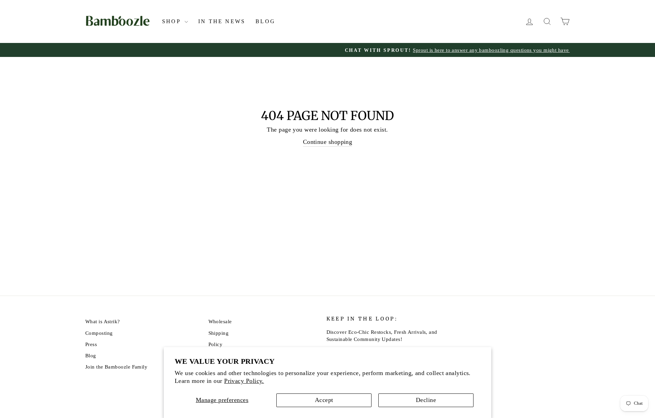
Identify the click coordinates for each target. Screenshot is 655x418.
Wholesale (220, 321)
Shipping (218, 333)
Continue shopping (327, 141)
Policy (215, 344)
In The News (221, 21)
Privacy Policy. (244, 380)
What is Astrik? (102, 321)
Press (91, 344)
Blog (265, 21)
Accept (324, 400)
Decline (426, 400)
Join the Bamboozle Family (116, 367)
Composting (99, 333)
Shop (172, 21)
